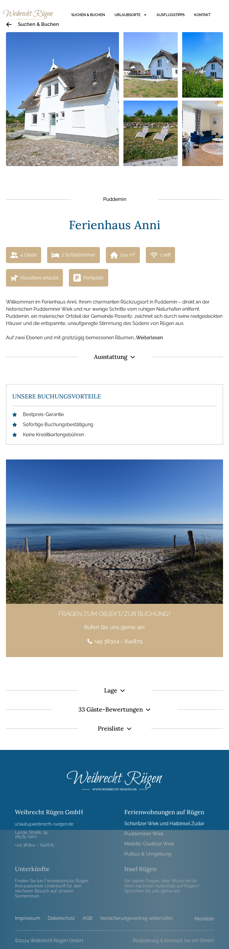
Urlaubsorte (127, 15)
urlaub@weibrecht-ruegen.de (44, 824)
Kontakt (202, 15)
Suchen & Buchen (88, 15)
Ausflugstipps (171, 15)
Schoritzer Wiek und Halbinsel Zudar (164, 823)
